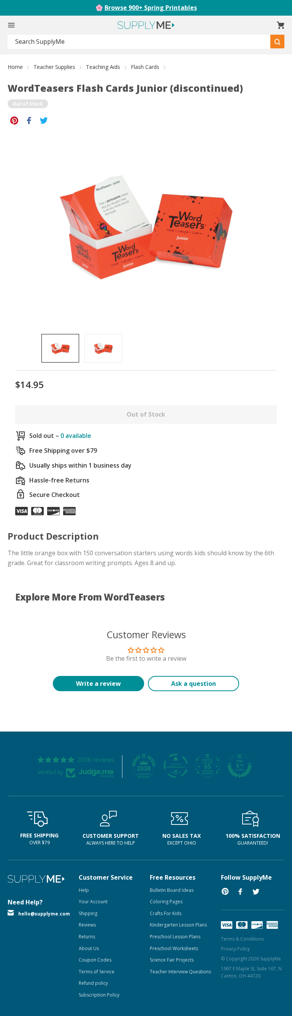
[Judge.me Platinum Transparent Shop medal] (175, 766)
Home (15, 66)
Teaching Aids (103, 66)
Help (84, 890)
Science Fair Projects (172, 960)
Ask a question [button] (193, 683)
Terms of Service (96, 971)
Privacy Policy (235, 949)
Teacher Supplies (54, 66)
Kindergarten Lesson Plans (178, 925)
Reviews (87, 925)
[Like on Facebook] (29, 120)
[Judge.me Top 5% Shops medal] (239, 766)
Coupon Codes (95, 960)
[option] (60, 348)
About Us (89, 948)
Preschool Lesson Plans (175, 936)
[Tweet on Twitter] (44, 120)
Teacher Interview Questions (180, 971)
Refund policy (93, 983)
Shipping (88, 913)
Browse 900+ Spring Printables (151, 7)
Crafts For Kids (165, 913)
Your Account (93, 901)
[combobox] (139, 42)
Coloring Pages (166, 901)
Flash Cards (145, 66)
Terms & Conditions (242, 939)
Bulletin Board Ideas (172, 890)
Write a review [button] (98, 683)
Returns (87, 936)
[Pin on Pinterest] (14, 120)
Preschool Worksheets (174, 948)
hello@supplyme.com (44, 914)
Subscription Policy (99, 995)
